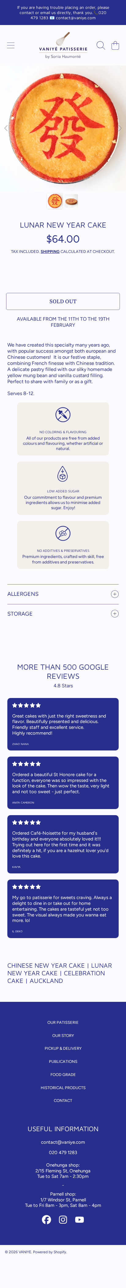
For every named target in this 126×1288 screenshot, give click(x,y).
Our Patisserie (63, 1022)
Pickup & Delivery (63, 1048)
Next (119, 128)
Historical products (63, 1087)
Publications (63, 1061)
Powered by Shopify (49, 1252)
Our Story (63, 1035)
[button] (10, 45)
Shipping (50, 251)
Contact (63, 1100)
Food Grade (63, 1074)
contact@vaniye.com (63, 1142)
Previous (6, 128)
